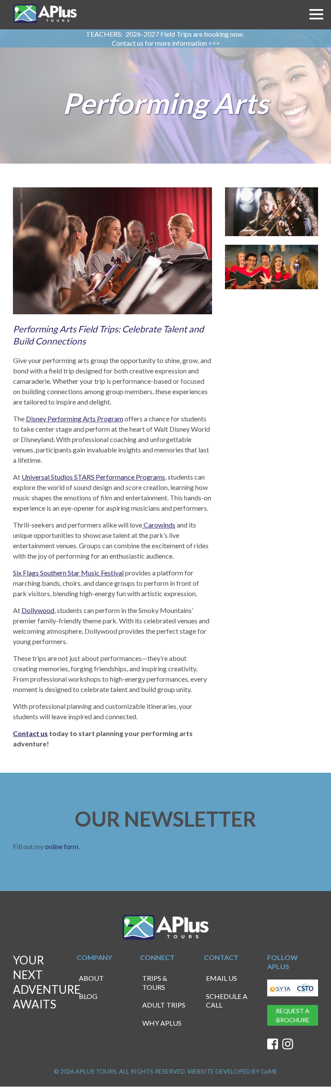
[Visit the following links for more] (272, 1044)
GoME (269, 1071)
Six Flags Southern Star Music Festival (68, 573)
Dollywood (38, 610)
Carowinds (158, 525)
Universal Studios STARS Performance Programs (93, 477)
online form (61, 846)
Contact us (30, 733)
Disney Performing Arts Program (74, 418)
